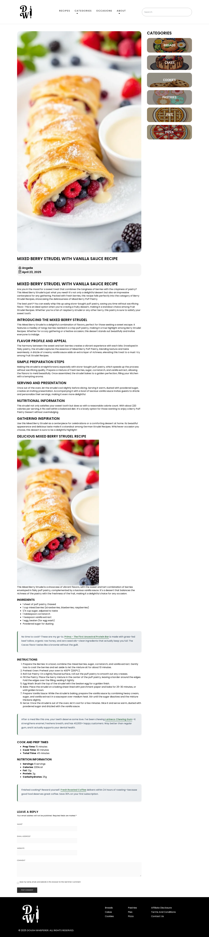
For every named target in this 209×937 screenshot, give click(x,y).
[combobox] (167, 12)
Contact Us (157, 916)
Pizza (131, 916)
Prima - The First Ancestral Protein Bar (86, 636)
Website (20, 848)
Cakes (108, 912)
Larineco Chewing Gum (118, 719)
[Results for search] (167, 17)
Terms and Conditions (152, 927)
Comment (21, 860)
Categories (83, 10)
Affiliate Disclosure (161, 907)
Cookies (109, 916)
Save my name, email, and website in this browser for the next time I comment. (50, 882)
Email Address (24, 836)
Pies (130, 912)
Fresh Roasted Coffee (73, 789)
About (121, 10)
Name (20, 824)
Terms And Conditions (163, 912)
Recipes (64, 10)
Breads (109, 907)
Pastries (132, 907)
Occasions (104, 10)
